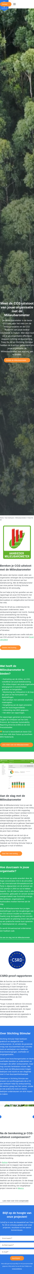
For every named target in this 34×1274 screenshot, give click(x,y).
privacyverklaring (17, 1269)
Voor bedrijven (9, 518)
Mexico (21, 1188)
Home (2, 518)
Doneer (4, 4)
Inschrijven (16, 1258)
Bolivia (4, 1162)
